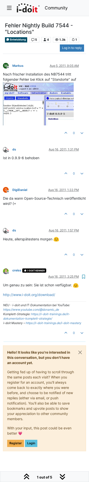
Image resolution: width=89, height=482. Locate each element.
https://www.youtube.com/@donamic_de (31, 309)
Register (15, 443)
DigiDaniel (19, 190)
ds (14, 149)
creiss (16, 270)
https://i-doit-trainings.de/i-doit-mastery (53, 323)
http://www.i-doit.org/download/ (29, 295)
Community (56, 7)
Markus (17, 66)
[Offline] (7, 149)
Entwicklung (17, 39)
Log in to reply (72, 48)
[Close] (80, 352)
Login (31, 443)
